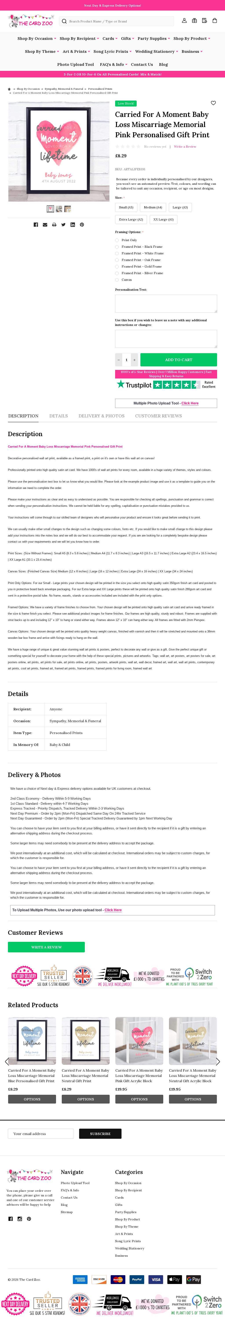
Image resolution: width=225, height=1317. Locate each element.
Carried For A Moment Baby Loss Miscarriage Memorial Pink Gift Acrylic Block (139, 1075)
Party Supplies (152, 38)
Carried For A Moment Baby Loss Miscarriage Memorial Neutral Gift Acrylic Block (192, 1075)
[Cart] (214, 20)
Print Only (129, 240)
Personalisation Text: (131, 290)
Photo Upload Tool (75, 64)
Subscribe (100, 1133)
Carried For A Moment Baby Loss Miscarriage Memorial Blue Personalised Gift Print (31, 1075)
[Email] (45, 225)
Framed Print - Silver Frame (142, 273)
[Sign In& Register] (184, 20)
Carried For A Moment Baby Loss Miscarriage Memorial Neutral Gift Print (85, 1075)
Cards (108, 38)
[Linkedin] (73, 225)
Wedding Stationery (155, 51)
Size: (120, 198)
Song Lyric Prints (111, 51)
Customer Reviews (158, 416)
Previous (7, 1061)
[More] (55, 38)
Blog (163, 64)
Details (58, 416)
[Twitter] (63, 225)
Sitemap (67, 1212)
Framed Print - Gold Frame (142, 266)
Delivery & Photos (101, 416)
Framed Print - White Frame (143, 253)
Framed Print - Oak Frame (141, 260)
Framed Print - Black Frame (142, 247)
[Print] (54, 225)
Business (190, 51)
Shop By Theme (40, 51)
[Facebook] (36, 225)
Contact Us (142, 64)
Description (23, 416)
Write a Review (185, 147)
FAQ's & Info (112, 64)
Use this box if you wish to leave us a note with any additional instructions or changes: (161, 322)
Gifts (126, 38)
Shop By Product (190, 38)
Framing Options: (129, 232)
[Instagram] (20, 1219)
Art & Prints (75, 51)
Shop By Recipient (78, 38)
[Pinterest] (82, 225)
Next (218, 1061)
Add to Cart (178, 359)
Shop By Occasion (35, 38)
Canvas (127, 280)
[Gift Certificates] (194, 20)
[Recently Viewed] (204, 20)
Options (32, 1099)
